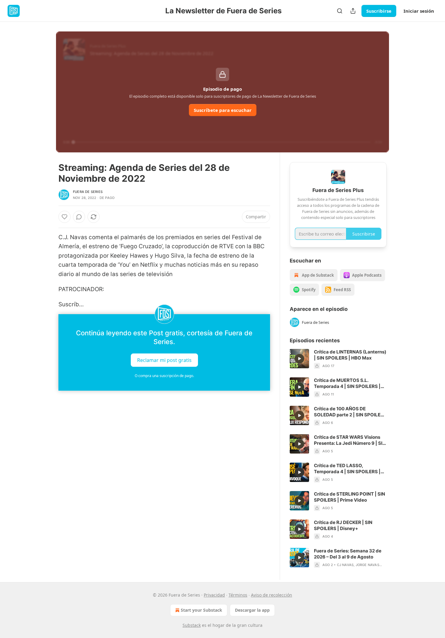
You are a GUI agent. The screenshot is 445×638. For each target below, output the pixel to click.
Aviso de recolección (271, 595)
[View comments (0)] (79, 217)
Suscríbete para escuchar (223, 110)
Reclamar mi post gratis (164, 359)
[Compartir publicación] (353, 11)
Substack (192, 625)
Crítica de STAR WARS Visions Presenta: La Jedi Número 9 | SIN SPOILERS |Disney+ (350, 440)
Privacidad (214, 595)
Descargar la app (252, 610)
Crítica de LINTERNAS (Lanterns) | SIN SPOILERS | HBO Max (350, 355)
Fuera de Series (88, 192)
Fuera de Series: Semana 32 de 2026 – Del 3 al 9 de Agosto (347, 554)
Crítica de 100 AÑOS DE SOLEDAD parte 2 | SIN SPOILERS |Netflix (350, 412)
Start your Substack (201, 610)
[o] (299, 358)
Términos (238, 595)
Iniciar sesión (419, 11)
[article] (338, 359)
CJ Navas (345, 565)
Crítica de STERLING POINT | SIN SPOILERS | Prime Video (349, 497)
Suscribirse (378, 11)
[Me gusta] (64, 217)
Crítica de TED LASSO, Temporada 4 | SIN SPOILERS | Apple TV (347, 469)
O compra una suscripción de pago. (164, 375)
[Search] (340, 11)
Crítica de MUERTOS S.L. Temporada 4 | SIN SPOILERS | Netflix (347, 383)
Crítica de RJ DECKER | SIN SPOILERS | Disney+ (343, 525)
